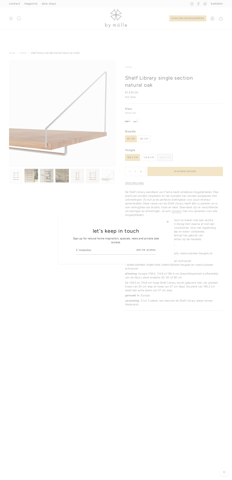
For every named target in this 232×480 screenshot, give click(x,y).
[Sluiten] (167, 221)
